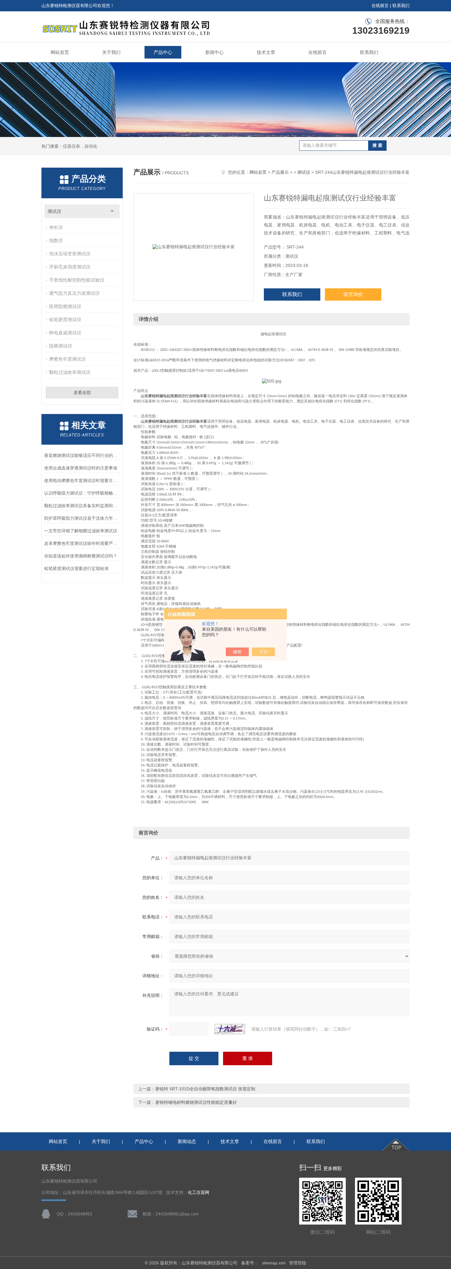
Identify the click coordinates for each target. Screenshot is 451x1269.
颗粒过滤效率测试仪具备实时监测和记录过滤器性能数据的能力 (82, 505)
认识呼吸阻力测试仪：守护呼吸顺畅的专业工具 (82, 493)
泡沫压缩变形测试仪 (70, 253)
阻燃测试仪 (60, 345)
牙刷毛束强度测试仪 (70, 266)
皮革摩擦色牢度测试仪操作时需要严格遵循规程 (82, 543)
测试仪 (54, 211)
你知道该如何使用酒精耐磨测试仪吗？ (80, 555)
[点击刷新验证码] (229, 1029)
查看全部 (82, 392)
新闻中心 (214, 52)
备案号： (249, 1262)
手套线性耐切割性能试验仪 (76, 280)
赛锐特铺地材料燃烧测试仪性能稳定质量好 (196, 1102)
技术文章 (266, 52)
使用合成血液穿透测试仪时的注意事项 (80, 467)
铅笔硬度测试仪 (65, 319)
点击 (112, 211)
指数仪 (56, 240)
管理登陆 (297, 1262)
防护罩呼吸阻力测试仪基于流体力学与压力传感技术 (82, 518)
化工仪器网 (198, 1192)
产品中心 (163, 52)
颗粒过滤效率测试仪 (70, 372)
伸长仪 (56, 227)
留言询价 (353, 294)
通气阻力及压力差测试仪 (74, 293)
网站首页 (60, 52)
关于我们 (111, 52)
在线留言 (380, 5)
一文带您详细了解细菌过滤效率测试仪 (80, 530)
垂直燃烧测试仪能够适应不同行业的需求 (82, 455)
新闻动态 (187, 1141)
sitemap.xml (273, 1262)
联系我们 (401, 5)
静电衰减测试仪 (65, 332)
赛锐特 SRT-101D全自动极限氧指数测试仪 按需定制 (205, 1088)
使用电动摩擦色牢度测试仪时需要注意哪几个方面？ (82, 480)
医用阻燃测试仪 (65, 306)
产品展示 (280, 172)
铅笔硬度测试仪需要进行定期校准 (76, 568)
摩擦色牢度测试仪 (67, 359)
